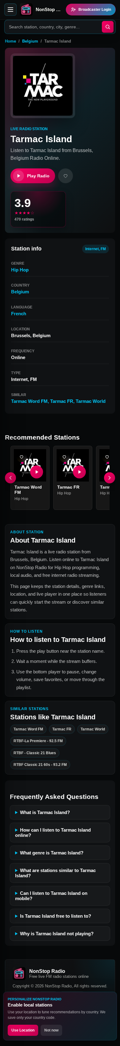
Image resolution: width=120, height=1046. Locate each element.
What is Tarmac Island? (45, 812)
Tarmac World (91, 401)
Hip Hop (20, 269)
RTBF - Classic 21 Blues (35, 753)
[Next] (109, 477)
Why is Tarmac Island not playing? (57, 933)
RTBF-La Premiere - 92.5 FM (38, 741)
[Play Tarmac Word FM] (36, 471)
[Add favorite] (65, 175)
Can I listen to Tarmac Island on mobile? (51, 896)
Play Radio (38, 175)
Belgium (30, 41)
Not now (51, 1030)
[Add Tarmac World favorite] (107, 457)
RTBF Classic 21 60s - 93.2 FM (40, 765)
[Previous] (10, 477)
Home (10, 41)
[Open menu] (10, 9)
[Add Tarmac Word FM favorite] (21, 457)
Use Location (22, 1030)
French (18, 313)
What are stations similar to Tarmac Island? (55, 873)
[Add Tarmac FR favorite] (64, 457)
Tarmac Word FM (29, 401)
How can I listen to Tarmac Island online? (53, 832)
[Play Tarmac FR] (79, 471)
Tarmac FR (61, 401)
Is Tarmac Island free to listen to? (55, 916)
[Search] (108, 27)
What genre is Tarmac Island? (51, 852)
